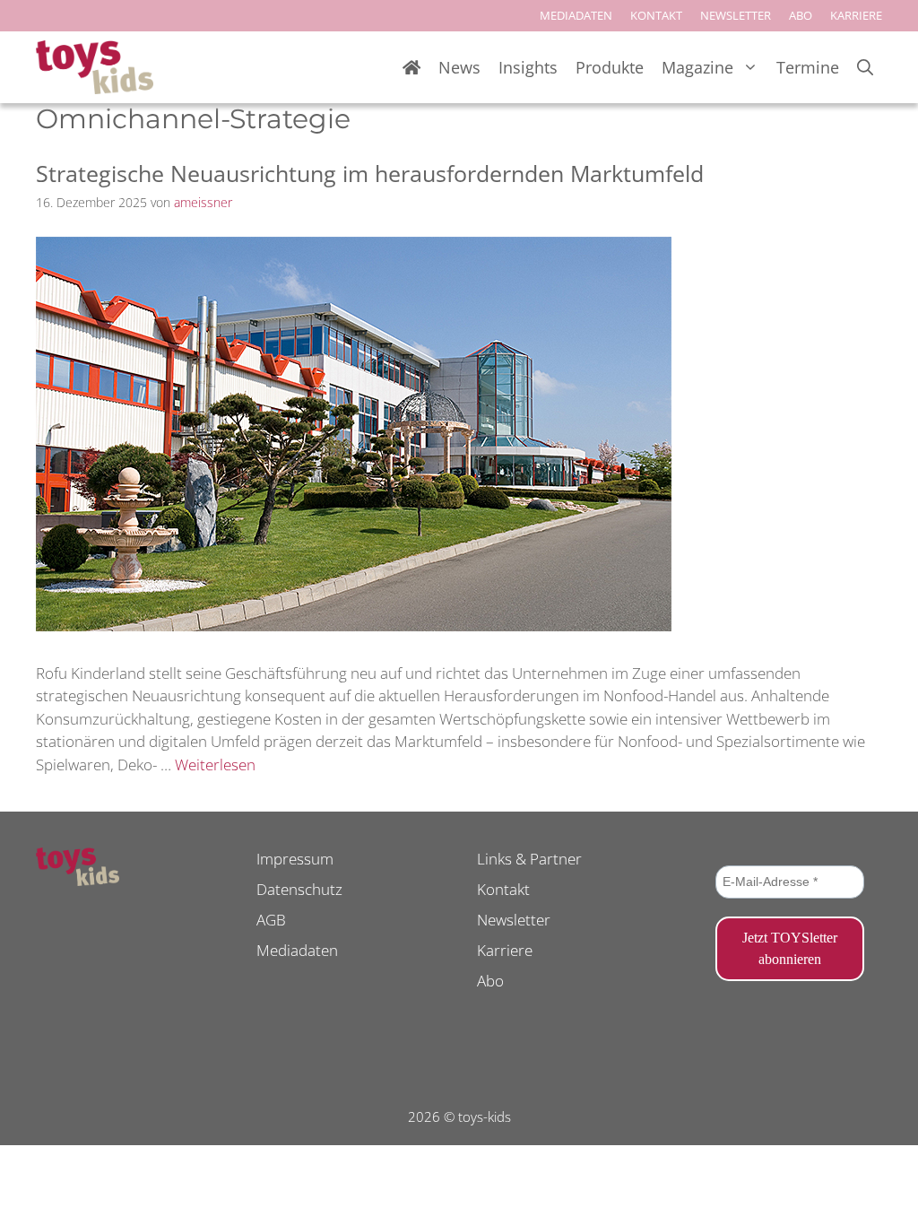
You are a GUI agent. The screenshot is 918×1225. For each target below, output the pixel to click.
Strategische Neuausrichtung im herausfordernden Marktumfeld (370, 173)
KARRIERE (856, 15)
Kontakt (503, 889)
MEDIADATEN (576, 15)
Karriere (505, 950)
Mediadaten (297, 950)
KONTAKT (656, 15)
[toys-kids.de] (94, 67)
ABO (800, 15)
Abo (490, 980)
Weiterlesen (215, 764)
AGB (271, 919)
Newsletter (513, 919)
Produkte (610, 67)
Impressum (294, 858)
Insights (528, 67)
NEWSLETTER (735, 15)
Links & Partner (529, 858)
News (459, 67)
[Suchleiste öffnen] (865, 67)
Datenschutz (299, 889)
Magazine (697, 67)
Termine (807, 67)
